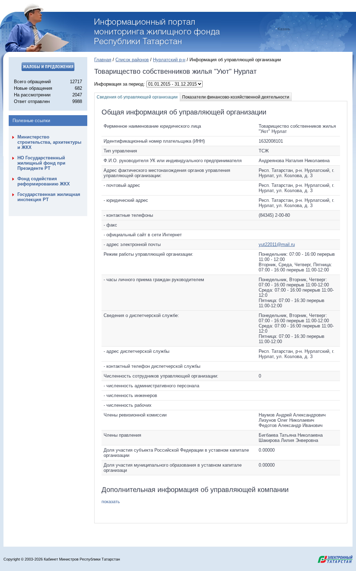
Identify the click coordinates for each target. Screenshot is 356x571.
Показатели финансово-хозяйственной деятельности (235, 97)
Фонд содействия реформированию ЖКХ (43, 181)
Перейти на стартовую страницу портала (158, 32)
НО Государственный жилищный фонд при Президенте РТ (41, 163)
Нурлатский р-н (169, 59)
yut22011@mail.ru (277, 244)
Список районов (132, 59)
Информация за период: (120, 84)
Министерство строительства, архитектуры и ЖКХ (49, 142)
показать (111, 501)
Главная (102, 59)
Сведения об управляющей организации (137, 97)
